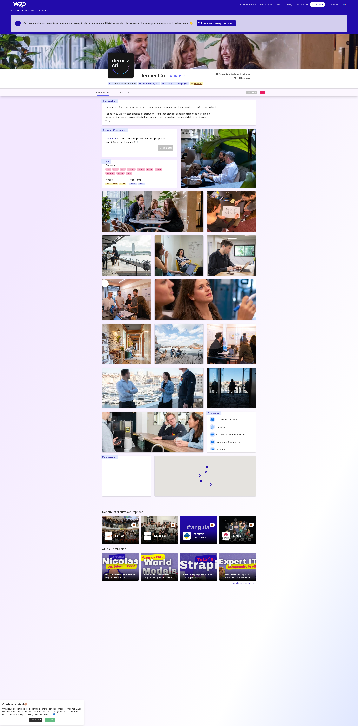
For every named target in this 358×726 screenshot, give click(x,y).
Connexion (333, 4)
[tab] (103, 92)
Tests (280, 4)
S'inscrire (317, 4)
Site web (198, 83)
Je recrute (302, 4)
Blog (289, 4)
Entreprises (266, 4)
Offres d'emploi (247, 4)
